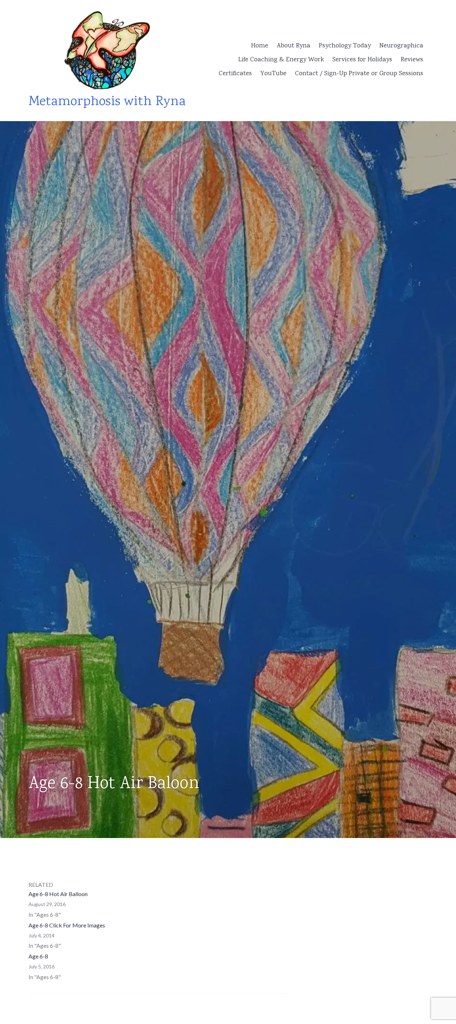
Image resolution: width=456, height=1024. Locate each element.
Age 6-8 (38, 956)
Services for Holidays (362, 59)
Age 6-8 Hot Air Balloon (58, 893)
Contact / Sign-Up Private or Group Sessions (359, 73)
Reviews (412, 59)
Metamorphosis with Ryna (107, 102)
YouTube (273, 73)
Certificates (235, 73)
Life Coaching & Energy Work (281, 59)
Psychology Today (345, 46)
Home (259, 46)
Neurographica (401, 46)
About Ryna (293, 46)
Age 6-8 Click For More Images (66, 925)
